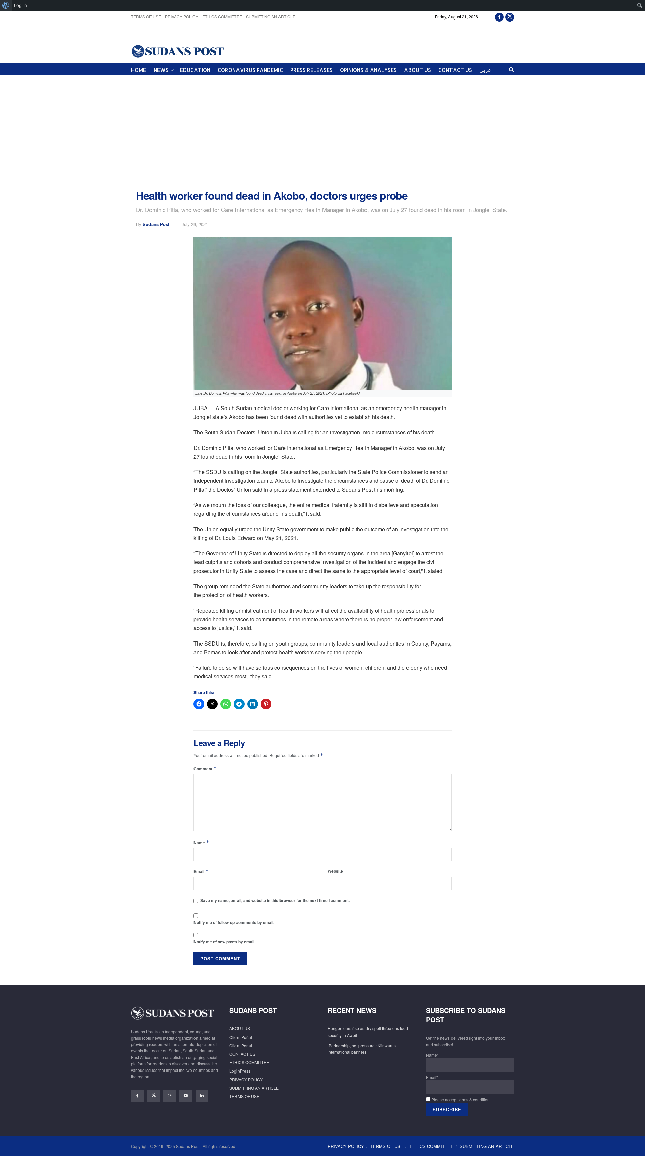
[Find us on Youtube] (185, 1096)
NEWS (161, 69)
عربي (485, 69)
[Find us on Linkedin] (202, 1096)
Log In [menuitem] (20, 5)
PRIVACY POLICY (181, 17)
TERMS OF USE (146, 17)
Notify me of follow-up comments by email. (234, 922)
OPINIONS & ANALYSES (368, 69)
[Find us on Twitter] (509, 16)
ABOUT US (417, 69)
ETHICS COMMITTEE (222, 17)
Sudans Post (156, 224)
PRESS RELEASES (311, 69)
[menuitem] (6, 5)
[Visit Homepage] (177, 51)
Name (201, 842)
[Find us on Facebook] (499, 16)
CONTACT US (455, 69)
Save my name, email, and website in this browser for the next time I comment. (275, 900)
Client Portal (240, 1037)
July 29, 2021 (195, 224)
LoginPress (239, 1071)
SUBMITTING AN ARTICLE (270, 17)
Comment (205, 768)
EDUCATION (195, 69)
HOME (138, 69)
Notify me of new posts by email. (224, 942)
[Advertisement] (322, 132)
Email (201, 871)
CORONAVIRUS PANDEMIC (250, 69)
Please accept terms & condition (460, 1099)
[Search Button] (511, 69)
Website (335, 871)
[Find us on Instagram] (169, 1096)
